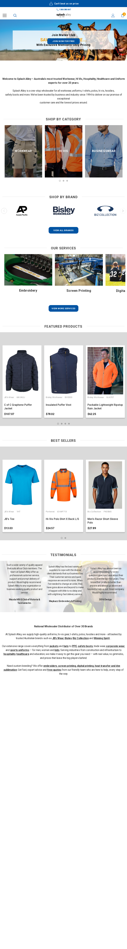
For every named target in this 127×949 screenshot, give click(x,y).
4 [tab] (69, 424)
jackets (54, 646)
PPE (74, 646)
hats (66, 646)
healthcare (22, 654)
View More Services (63, 308)
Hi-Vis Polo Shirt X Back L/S (62, 519)
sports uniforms (19, 650)
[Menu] (5, 15)
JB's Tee (9, 519)
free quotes (54, 669)
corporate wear (115, 646)
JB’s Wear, (58, 638)
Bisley (68, 638)
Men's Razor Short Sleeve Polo (102, 521)
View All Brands (63, 230)
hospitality (9, 654)
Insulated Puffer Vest (58, 404)
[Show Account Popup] (113, 15)
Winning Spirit (102, 638)
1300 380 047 (65, 9)
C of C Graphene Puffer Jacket (18, 406)
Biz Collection (81, 638)
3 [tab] (67, 181)
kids (57, 650)
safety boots (85, 646)
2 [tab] (63, 181)
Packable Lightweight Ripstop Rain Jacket (105, 406)
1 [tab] (60, 181)
